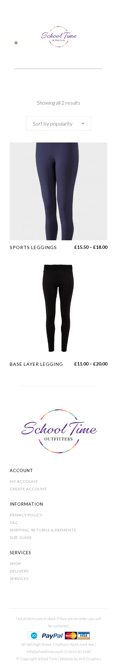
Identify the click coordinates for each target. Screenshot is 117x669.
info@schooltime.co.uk (44, 651)
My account (24, 481)
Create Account (28, 488)
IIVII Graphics (90, 658)
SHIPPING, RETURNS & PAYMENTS (43, 530)
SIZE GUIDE (21, 537)
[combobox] (58, 123)
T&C (14, 522)
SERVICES (19, 578)
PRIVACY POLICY (26, 515)
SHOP (15, 563)
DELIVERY (19, 571)
